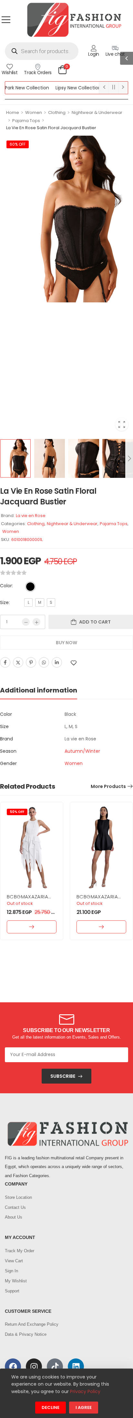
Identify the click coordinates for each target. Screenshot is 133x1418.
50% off (17, 811)
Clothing (57, 112)
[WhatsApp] (44, 662)
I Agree (84, 1408)
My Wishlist (16, 1280)
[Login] (93, 48)
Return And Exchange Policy (31, 1324)
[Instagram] (34, 1366)
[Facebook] (5, 662)
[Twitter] (18, 662)
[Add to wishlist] (73, 662)
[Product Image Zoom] (121, 424)
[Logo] (74, 19)
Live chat (115, 54)
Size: (5, 602)
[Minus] (26, 622)
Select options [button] (31, 926)
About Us (13, 1217)
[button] (6, 19)
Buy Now (66, 642)
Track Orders (38, 72)
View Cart (14, 1260)
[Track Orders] (38, 66)
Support (12, 1291)
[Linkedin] (57, 662)
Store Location (18, 1197)
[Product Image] (66, 219)
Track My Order (19, 1250)
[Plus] (36, 622)
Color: (6, 585)
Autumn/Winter (82, 751)
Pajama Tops (26, 121)
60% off (18, 144)
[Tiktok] (55, 1366)
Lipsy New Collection (68, 87)
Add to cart (95, 622)
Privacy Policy (85, 1391)
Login (93, 54)
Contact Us (15, 1207)
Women (33, 112)
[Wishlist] (9, 66)
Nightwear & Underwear (97, 112)
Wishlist (9, 72)
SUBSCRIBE (62, 1076)
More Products (108, 786)
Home (12, 112)
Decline (50, 1408)
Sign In (11, 1270)
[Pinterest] (31, 662)
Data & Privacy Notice (25, 1334)
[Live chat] (115, 48)
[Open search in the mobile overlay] (42, 51)
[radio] (30, 586)
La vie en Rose (31, 515)
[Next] (129, 458)
